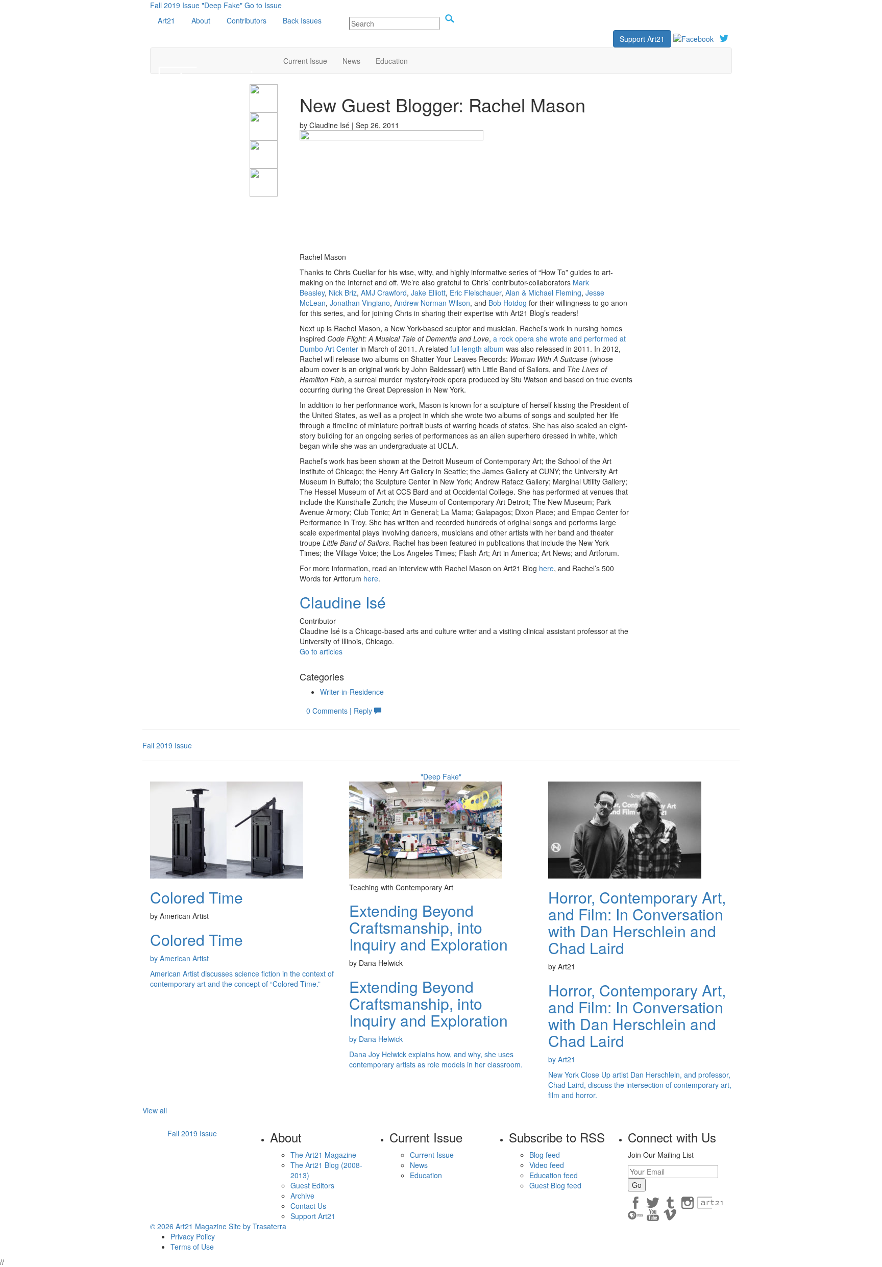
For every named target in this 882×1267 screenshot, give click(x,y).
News (351, 61)
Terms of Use (192, 1246)
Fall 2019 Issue (175, 5)
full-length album (477, 349)
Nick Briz (343, 292)
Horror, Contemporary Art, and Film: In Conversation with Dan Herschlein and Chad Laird (637, 922)
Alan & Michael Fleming (543, 292)
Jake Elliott (428, 292)
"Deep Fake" (222, 5)
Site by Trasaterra (257, 1226)
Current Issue (305, 61)
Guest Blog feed (555, 1185)
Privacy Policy (192, 1236)
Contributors (246, 20)
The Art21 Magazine (323, 1155)
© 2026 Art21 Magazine (189, 1226)
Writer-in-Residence (352, 692)
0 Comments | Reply (340, 710)
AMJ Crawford (384, 292)
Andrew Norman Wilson (432, 303)
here (546, 568)
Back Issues (302, 20)
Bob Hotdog (507, 303)
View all (154, 1110)
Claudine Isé (343, 602)
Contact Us (308, 1206)
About (200, 20)
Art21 (166, 20)
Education (392, 61)
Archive (302, 1195)
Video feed (546, 1165)
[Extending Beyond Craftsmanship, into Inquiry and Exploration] (425, 829)
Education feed (553, 1175)
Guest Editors (312, 1185)
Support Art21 (642, 39)
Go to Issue (263, 5)
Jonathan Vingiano (360, 303)
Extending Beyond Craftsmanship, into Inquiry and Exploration (428, 927)
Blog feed (544, 1155)
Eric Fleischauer (475, 292)
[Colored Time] (226, 829)
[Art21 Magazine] (213, 61)
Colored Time (196, 897)
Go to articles (321, 651)
